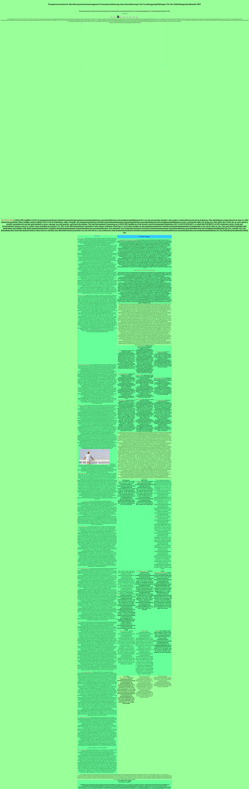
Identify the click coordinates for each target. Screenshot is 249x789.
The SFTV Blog (7, 220)
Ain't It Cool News (121, 400)
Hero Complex (123, 677)
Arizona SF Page (86, 501)
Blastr (120, 350)
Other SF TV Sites (81, 295)
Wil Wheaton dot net (142, 571)
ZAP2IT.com (138, 399)
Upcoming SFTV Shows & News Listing (128, 240)
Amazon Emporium (82, 473)
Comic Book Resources (123, 373)
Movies (79, 622)
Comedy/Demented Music (86, 672)
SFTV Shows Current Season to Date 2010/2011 (144, 270)
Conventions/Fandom (83, 526)
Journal (120, 481)
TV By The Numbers (160, 400)
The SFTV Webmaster (82, 749)
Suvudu (157, 631)
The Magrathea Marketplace (83, 568)
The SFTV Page (81, 238)
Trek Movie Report (158, 378)
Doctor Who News (141, 345)
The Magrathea (80, 405)
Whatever (138, 481)
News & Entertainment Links (84, 364)
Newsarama (138, 375)
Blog (156, 517)
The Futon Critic (159, 351)
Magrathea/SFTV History (85, 717)
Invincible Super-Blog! (160, 572)
